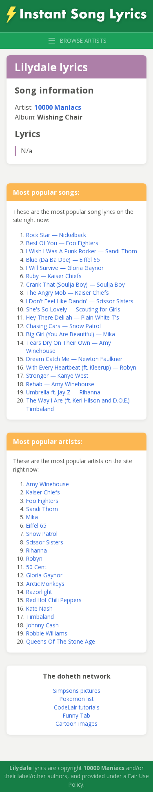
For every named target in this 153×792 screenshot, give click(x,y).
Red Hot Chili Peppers (54, 600)
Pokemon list (76, 699)
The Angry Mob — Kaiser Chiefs (67, 292)
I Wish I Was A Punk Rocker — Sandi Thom (81, 251)
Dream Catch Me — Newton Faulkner (74, 359)
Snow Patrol (42, 533)
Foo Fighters (42, 501)
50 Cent (36, 567)
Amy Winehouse (47, 484)
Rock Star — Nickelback (56, 235)
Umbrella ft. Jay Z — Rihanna (63, 392)
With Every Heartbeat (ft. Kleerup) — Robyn (81, 367)
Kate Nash (39, 608)
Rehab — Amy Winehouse (60, 384)
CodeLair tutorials (77, 707)
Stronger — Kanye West (57, 375)
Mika (32, 517)
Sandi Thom (42, 509)
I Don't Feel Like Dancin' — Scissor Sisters (79, 301)
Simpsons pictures (76, 690)
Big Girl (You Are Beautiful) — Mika (70, 334)
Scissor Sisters (44, 542)
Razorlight (39, 592)
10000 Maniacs (57, 107)
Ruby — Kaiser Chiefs (54, 276)
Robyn (34, 558)
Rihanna (36, 550)
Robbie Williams (46, 633)
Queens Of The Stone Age (60, 641)
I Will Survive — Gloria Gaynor (65, 268)
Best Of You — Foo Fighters (62, 243)
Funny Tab (76, 715)
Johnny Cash (42, 625)
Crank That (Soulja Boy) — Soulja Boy (75, 284)
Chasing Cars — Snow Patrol (63, 326)
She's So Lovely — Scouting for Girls (73, 309)
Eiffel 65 (36, 525)
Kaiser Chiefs (43, 492)
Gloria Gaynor (44, 575)
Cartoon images (76, 723)
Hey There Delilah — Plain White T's (72, 317)
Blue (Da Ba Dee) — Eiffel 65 (63, 259)
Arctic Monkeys (45, 583)
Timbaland (40, 616)
